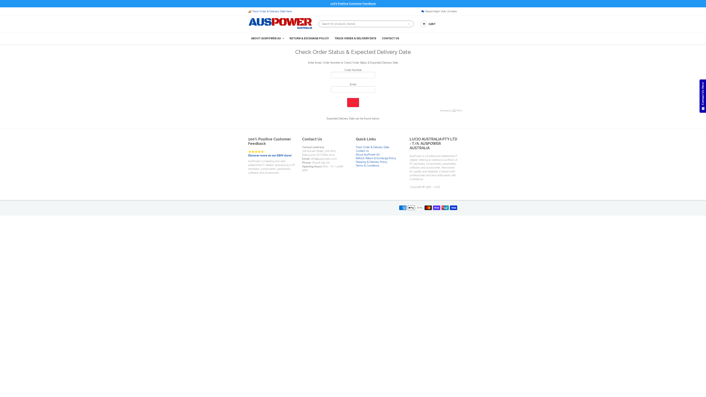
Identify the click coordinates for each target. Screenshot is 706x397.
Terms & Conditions (367, 165)
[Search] (409, 24)
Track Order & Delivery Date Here (272, 11)
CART (432, 24)
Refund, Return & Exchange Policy (376, 158)
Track (353, 102)
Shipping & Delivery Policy (371, 161)
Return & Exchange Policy (309, 38)
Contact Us (390, 38)
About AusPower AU (266, 38)
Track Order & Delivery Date (355, 38)
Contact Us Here (702, 94)
